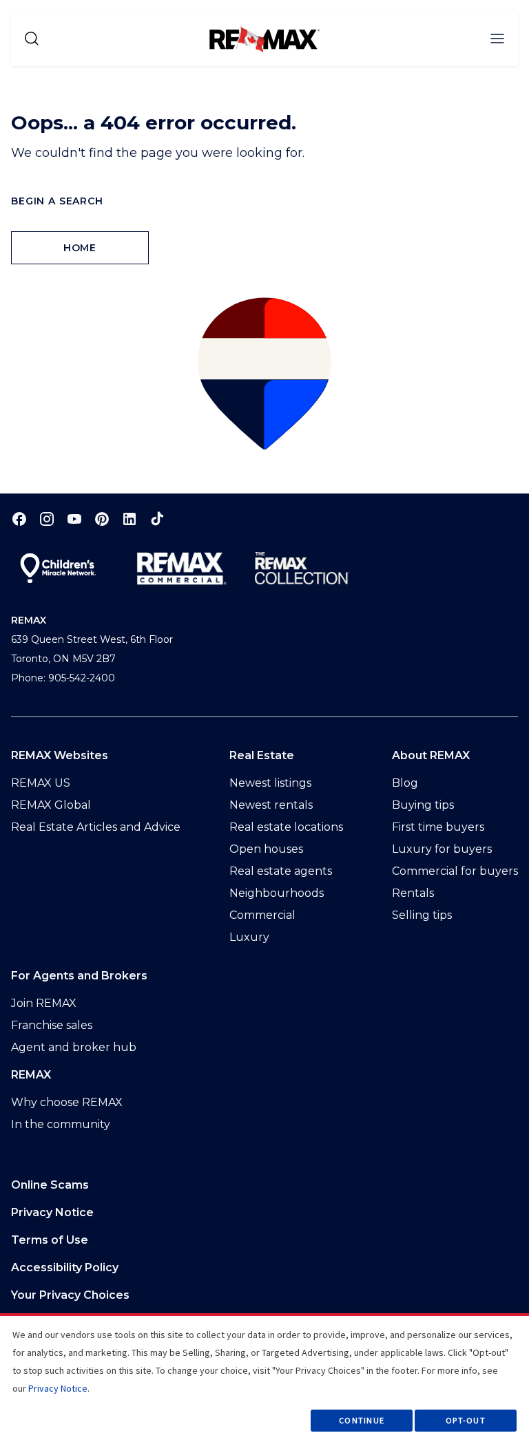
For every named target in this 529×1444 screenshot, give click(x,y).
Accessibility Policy (64, 1267)
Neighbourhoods (276, 893)
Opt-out (466, 1420)
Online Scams (50, 1184)
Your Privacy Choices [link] (70, 1295)
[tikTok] (157, 518)
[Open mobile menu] (497, 38)
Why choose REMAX (67, 1102)
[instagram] (47, 518)
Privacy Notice (52, 1212)
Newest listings (270, 782)
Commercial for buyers (455, 871)
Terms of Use (49, 1239)
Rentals (413, 893)
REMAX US (40, 782)
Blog (405, 782)
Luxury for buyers (442, 849)
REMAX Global (51, 804)
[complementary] (264, 1295)
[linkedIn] (129, 518)
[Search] (32, 38)
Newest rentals (271, 804)
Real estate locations (286, 827)
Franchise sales (51, 1025)
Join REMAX (43, 1003)
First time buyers (438, 827)
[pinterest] (102, 518)
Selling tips (422, 915)
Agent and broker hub (73, 1047)
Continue (361, 1420)
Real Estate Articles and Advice (95, 827)
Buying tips (423, 804)
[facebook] (19, 518)
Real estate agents (280, 871)
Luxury (249, 937)
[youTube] (74, 518)
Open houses (266, 849)
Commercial (262, 915)
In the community (60, 1124)
